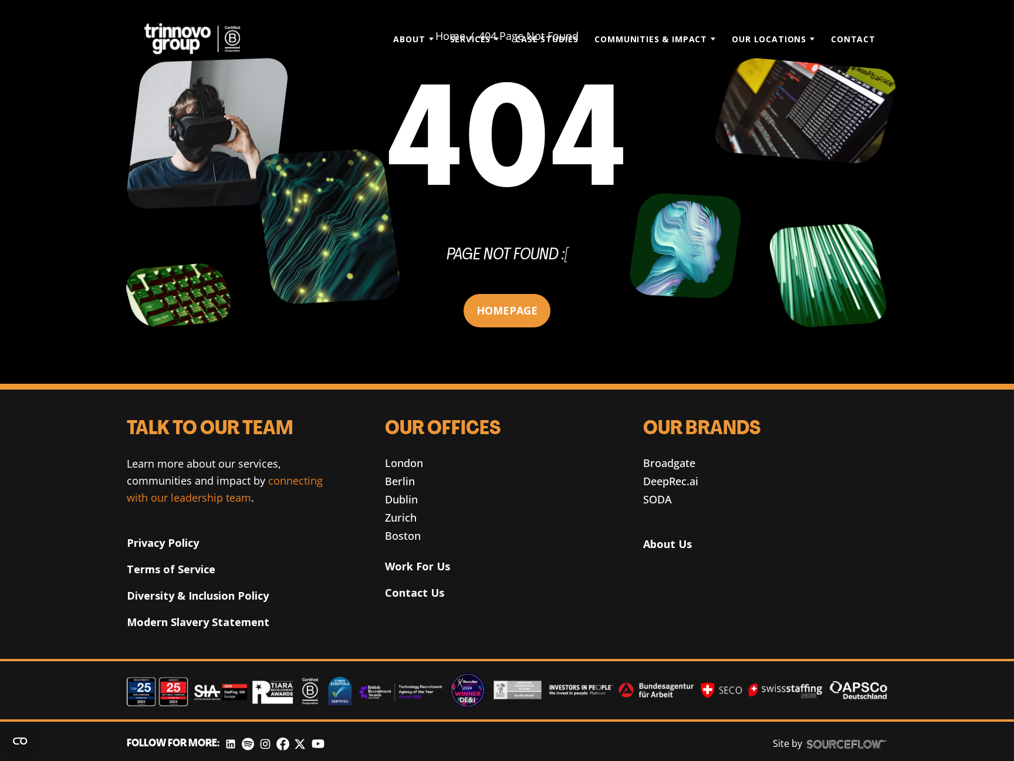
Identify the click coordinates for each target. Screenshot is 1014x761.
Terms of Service (171, 569)
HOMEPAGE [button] (507, 310)
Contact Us (414, 593)
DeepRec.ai (670, 481)
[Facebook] (282, 744)
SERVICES (470, 39)
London (404, 463)
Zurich (401, 517)
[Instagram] (265, 744)
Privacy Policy (163, 543)
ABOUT (409, 39)
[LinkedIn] (230, 744)
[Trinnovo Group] (198, 38)
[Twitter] (300, 744)
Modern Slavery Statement (198, 622)
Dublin (401, 499)
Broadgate (669, 463)
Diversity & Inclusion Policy (198, 595)
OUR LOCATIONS (769, 39)
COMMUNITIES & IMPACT (650, 39)
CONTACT (853, 39)
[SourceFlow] (847, 744)
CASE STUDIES (546, 39)
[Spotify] (248, 744)
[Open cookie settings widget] (20, 741)
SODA (657, 499)
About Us (667, 544)
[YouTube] (318, 744)
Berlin (400, 481)
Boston (403, 536)
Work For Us (417, 566)
